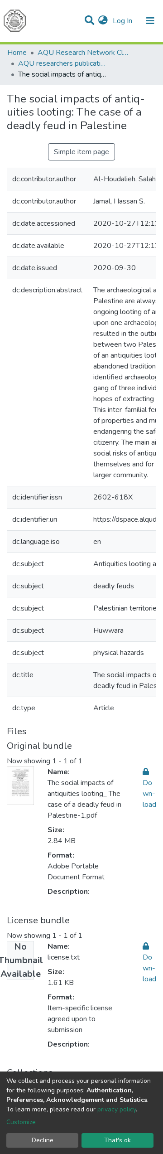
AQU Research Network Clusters (83, 53)
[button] (103, 20)
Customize (21, 1122)
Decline (42, 1140)
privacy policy (116, 1109)
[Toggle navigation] (150, 21)
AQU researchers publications (63, 63)
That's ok (117, 1140)
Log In (123, 21)
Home (17, 53)
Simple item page (81, 152)
